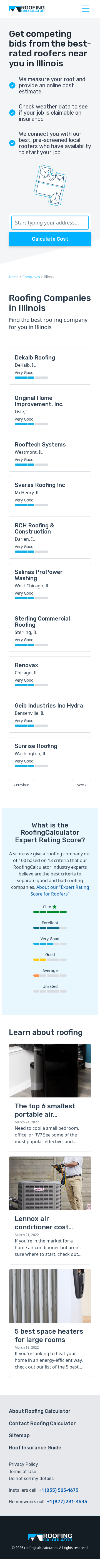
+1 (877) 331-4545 (67, 1501)
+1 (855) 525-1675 (58, 1490)
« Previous (21, 785)
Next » (81, 785)
